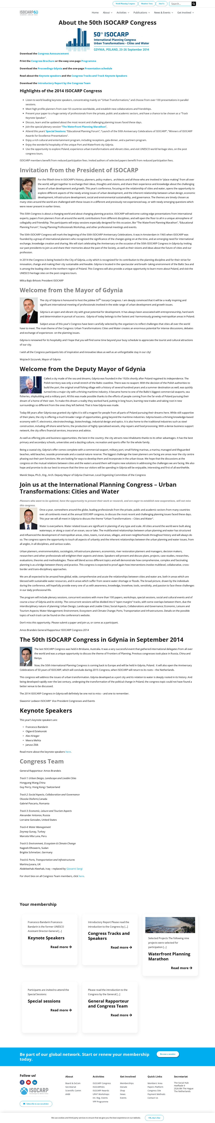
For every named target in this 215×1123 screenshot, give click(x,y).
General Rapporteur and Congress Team (108, 1003)
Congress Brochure (43, 61)
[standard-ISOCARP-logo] (34, 1087)
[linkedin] (34, 1082)
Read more (59, 947)
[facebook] (22, 1082)
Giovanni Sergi (74, 868)
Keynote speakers (50, 75)
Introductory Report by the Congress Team (64, 83)
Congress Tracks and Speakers (109, 935)
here (68, 751)
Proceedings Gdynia (50, 68)
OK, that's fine (154, 1118)
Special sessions (44, 1001)
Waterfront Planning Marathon (169, 956)
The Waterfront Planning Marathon (84, 126)
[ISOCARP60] (28, 10)
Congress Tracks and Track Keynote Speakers (99, 75)
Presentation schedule (98, 68)
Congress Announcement (53, 53)
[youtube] (28, 1082)
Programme (88, 61)
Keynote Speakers (46, 938)
